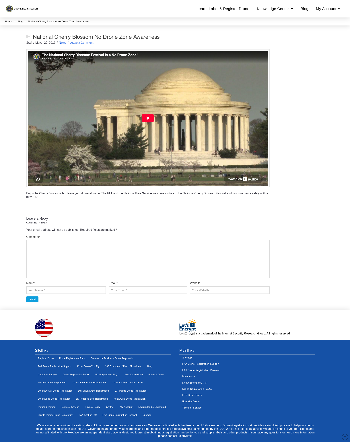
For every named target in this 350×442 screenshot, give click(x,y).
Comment (33, 236)
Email (113, 283)
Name (30, 283)
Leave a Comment (81, 42)
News (62, 42)
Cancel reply (36, 222)
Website (195, 283)
